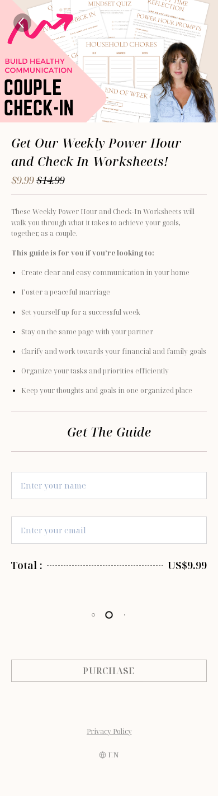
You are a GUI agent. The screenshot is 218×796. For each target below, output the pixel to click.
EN (113, 755)
